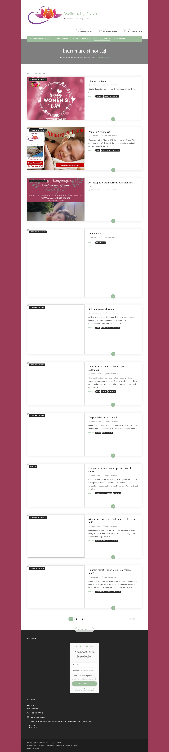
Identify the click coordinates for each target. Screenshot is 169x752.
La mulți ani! (94, 233)
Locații (75, 39)
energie (98, 432)
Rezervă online (119, 39)
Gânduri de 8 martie (99, 81)
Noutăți (33, 466)
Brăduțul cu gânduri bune (102, 309)
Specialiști (85, 39)
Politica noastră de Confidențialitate (85, 689)
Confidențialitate (33, 748)
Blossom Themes (54, 745)
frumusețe (99, 96)
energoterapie (100, 540)
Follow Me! (86, 629)
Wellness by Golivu (80, 13)
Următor (132, 619)
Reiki (103, 432)
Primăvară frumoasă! (99, 131)
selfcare (104, 391)
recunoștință (114, 96)
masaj (98, 391)
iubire (106, 96)
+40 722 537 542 (86, 31)
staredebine (115, 150)
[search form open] (138, 39)
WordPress (74, 745)
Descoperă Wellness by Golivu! (41, 39)
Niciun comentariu (111, 85)
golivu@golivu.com (110, 31)
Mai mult (110, 119)
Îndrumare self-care (37, 307)
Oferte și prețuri (62, 39)
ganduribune (100, 591)
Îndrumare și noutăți (102, 39)
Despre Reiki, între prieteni (102, 417)
